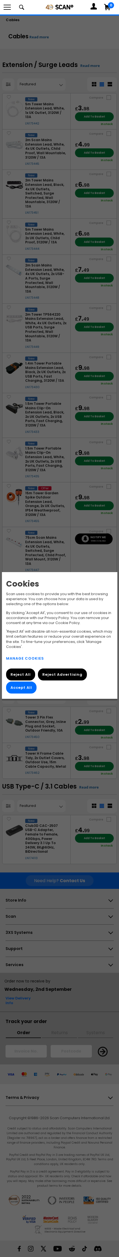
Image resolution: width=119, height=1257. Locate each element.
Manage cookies (25, 658)
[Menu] (7, 7)
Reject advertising (62, 674)
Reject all (21, 674)
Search (21, 7)
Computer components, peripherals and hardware (59, 7)
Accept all (21, 687)
